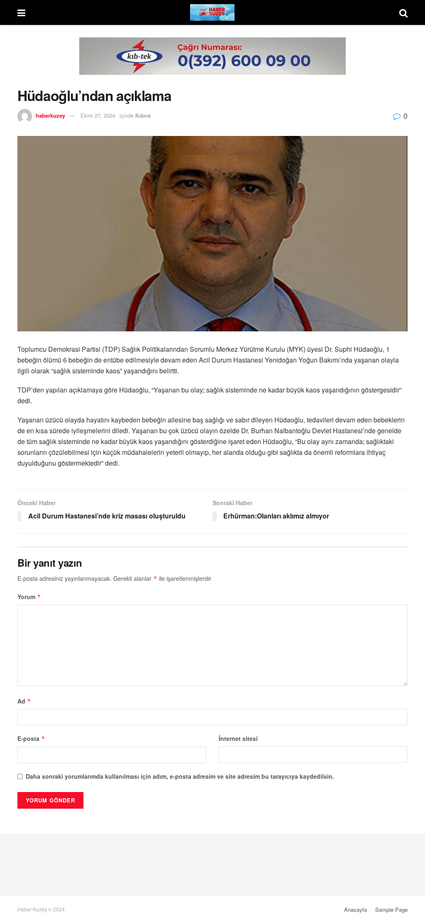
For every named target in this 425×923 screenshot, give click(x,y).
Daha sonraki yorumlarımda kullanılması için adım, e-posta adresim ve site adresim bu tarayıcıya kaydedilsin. (180, 776)
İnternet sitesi (238, 738)
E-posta (31, 738)
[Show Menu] (21, 12)
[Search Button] (403, 12)
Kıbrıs (143, 115)
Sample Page (391, 909)
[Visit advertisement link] (212, 62)
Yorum (29, 596)
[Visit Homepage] (212, 12)
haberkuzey (50, 115)
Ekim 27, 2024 (98, 115)
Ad (24, 701)
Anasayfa (355, 909)
